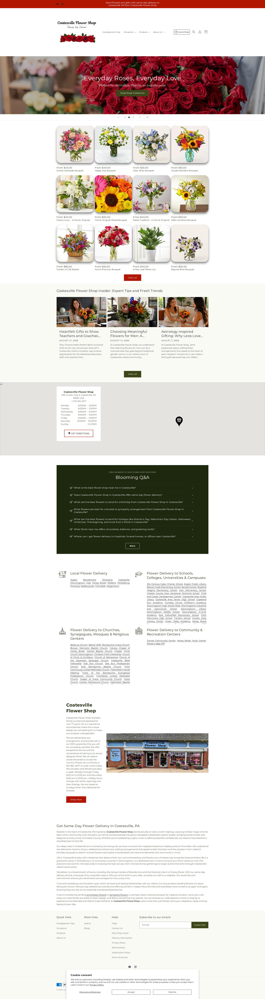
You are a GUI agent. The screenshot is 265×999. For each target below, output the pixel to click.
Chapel (118, 651)
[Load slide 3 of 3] (133, 117)
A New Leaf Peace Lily (144, 269)
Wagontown (113, 586)
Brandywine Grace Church (115, 645)
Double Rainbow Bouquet (184, 170)
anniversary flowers (96, 895)
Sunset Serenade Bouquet (70, 170)
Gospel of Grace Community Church (101, 679)
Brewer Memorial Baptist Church (89, 648)
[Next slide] (140, 117)
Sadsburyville (87, 586)
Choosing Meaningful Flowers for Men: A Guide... (128, 334)
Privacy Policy (97, 985)
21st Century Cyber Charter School (165, 584)
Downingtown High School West (163, 605)
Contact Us (117, 928)
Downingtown (77, 582)
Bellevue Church (79, 645)
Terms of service (120, 957)
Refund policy (118, 947)
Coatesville (123, 579)
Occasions (62, 928)
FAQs (114, 923)
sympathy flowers (119, 895)
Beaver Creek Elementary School (164, 587)
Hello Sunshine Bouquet (183, 220)
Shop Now (76, 799)
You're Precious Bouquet (108, 269)
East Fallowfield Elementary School (179, 615)
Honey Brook (99, 582)
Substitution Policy (121, 952)
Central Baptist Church (99, 651)
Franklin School (182, 618)
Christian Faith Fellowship (107, 654)
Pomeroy (75, 586)
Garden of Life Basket (68, 269)
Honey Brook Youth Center (191, 640)
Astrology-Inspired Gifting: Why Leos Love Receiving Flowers (181, 334)
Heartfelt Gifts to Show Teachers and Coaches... (79, 334)
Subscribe (200, 925)
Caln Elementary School (192, 590)
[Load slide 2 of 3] (129, 117)
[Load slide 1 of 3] (125, 117)
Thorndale (100, 586)
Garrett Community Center (161, 640)
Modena (112, 582)
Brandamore (89, 579)
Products (61, 933)
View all (132, 277)
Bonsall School (189, 587)
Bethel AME (95, 645)
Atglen (73, 579)
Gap (88, 582)
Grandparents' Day (66, 923)
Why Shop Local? (120, 933)
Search (87, 923)
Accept (131, 992)
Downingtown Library (193, 609)
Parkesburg (123, 582)
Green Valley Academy (177, 621)
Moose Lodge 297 (156, 643)
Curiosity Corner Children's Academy (185, 602)
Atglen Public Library (195, 584)
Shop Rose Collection (132, 93)
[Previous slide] (118, 117)
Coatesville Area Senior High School (175, 599)
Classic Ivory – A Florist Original (73, 220)
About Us (61, 938)
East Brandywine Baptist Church (101, 666)
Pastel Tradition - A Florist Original (151, 220)
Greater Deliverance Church (94, 682)
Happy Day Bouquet (105, 170)
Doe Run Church (93, 663)
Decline (172, 992)
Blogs (87, 928)
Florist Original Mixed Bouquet (111, 220)
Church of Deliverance (106, 657)
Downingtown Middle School (163, 612)
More (132, 546)
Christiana (107, 579)
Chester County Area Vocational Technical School (173, 593)
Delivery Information (122, 938)
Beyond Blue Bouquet (182, 269)
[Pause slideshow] (147, 117)
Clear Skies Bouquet (143, 170)
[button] (129, 32)
